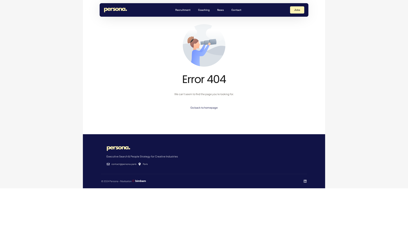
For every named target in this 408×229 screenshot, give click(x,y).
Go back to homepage (204, 107)
